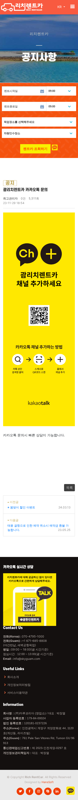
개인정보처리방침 (19, 684)
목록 (69, 487)
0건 (23, 198)
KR (60, 7)
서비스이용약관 (17, 692)
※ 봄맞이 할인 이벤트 (21, 507)
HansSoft (48, 782)
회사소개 (13, 676)
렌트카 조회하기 (35, 149)
